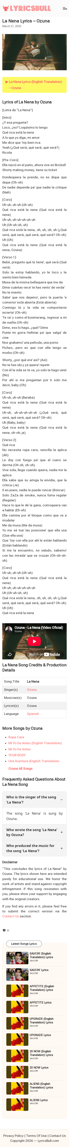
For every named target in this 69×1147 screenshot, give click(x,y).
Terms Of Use (36, 1136)
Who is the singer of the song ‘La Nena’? (31, 799)
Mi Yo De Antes (19, 749)
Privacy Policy (13, 1136)
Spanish (33, 714)
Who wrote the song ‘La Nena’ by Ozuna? (31, 832)
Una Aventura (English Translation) (33, 761)
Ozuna (32, 690)
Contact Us (10, 916)
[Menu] (65, 8)
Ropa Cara (16, 737)
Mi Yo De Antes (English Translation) (35, 743)
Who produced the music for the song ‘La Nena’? (30, 848)
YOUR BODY (17, 755)
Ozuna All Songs (20, 768)
